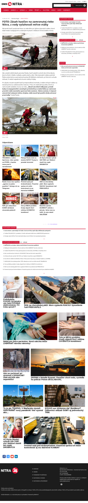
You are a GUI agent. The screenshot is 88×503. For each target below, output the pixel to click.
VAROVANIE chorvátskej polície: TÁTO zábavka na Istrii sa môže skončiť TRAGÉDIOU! (73, 71)
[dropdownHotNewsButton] (72, 79)
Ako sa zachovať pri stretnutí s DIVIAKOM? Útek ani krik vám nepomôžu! (73, 67)
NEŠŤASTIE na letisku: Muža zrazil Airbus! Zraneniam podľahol (72, 43)
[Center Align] (72, 5)
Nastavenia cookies (39, 478)
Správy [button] (23, 10)
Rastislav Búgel (15, 18)
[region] (23, 4)
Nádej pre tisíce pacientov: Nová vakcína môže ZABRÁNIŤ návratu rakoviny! (73, 48)
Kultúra (46, 10)
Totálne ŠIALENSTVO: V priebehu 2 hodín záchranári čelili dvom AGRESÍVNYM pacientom (73, 28)
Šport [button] (37, 10)
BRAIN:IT (36, 494)
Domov (6, 10)
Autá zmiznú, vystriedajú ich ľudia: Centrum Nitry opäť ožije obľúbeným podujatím (71, 23)
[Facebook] (4, 456)
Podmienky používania (40, 475)
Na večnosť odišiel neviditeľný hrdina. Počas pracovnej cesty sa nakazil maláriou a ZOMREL (27, 258)
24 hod (81, 40)
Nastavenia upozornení (40, 481)
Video (53, 10)
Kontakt (35, 469)
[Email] (12, 456)
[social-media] (61, 484)
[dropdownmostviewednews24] (72, 56)
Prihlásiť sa (79, 5)
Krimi (31, 10)
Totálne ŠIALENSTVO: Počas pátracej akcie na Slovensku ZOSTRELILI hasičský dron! (72, 52)
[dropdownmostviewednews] (72, 37)
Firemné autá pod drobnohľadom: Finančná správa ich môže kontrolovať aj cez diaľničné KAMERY (29, 269)
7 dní (76, 40)
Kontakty (66, 10)
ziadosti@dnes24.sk (65, 481)
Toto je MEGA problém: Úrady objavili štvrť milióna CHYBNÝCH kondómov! (23, 264)
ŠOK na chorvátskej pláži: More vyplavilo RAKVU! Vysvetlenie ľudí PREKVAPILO (24, 267)
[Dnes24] (17, 4)
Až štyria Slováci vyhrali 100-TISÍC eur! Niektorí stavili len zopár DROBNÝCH (23, 256)
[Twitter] (8, 456)
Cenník (35, 472)
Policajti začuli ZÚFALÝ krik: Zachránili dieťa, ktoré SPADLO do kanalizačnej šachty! (72, 33)
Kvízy (59, 10)
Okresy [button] (14, 10)
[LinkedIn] (16, 456)
